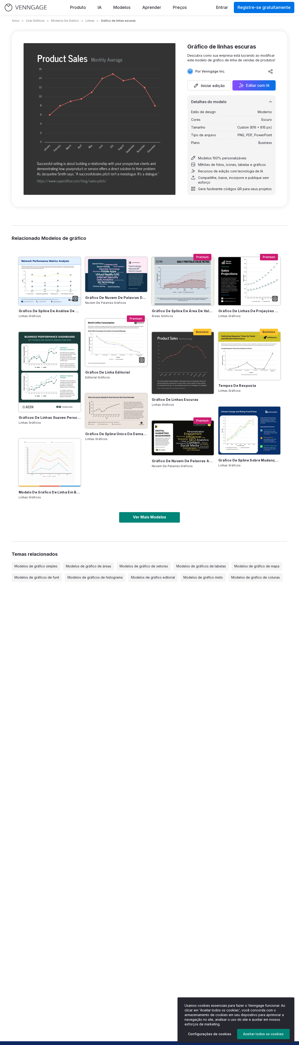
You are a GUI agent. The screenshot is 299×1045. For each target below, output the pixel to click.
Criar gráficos (35, 20)
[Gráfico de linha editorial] (116, 343)
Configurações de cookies (209, 1034)
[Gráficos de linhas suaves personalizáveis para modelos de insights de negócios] (50, 372)
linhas (89, 20)
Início (15, 20)
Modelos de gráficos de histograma (95, 577)
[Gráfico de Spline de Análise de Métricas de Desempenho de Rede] (50, 281)
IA (100, 7)
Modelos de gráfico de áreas (88, 566)
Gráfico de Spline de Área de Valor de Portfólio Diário (183, 311)
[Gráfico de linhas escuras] (183, 363)
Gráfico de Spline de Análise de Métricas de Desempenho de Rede (50, 311)
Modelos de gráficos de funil (36, 577)
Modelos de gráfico (65, 20)
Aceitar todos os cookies (263, 1034)
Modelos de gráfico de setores (144, 566)
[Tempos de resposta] (249, 356)
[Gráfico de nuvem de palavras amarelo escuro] (183, 438)
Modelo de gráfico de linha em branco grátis (50, 492)
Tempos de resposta (237, 386)
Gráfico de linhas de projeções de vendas (249, 311)
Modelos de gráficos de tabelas (201, 566)
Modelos (122, 7)
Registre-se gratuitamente (264, 7)
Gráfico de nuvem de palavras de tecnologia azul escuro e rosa (116, 298)
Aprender (151, 7)
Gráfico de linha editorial (107, 372)
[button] (209, 85)
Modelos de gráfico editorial (153, 577)
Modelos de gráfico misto (203, 577)
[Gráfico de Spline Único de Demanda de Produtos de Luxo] (116, 410)
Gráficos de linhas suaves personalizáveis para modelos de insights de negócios (50, 417)
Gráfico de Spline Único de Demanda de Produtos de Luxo (116, 434)
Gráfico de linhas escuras (175, 400)
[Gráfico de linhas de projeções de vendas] (249, 281)
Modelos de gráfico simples (35, 566)
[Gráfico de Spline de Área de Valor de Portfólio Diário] (183, 281)
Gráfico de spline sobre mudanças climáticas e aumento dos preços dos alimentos (249, 460)
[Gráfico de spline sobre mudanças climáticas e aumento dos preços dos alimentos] (249, 430)
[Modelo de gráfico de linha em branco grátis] (50, 462)
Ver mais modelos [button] (149, 517)
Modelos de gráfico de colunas (255, 577)
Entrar (222, 7)
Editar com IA (258, 85)
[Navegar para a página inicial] (26, 7)
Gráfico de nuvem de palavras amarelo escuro (183, 461)
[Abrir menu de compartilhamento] (270, 71)
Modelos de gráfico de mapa (256, 566)
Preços (180, 7)
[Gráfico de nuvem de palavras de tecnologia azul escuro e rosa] (116, 274)
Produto (78, 7)
